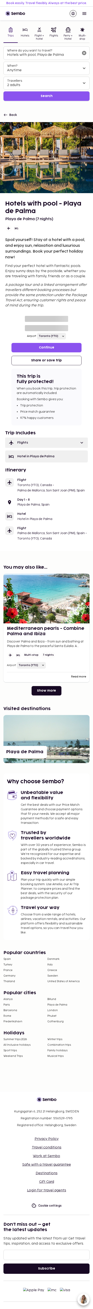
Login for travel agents (46, 1190)
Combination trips (59, 1045)
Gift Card (46, 1182)
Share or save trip (46, 360)
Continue (46, 347)
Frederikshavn (12, 1021)
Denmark (53, 959)
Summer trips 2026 (15, 1039)
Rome (7, 1016)
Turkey (7, 964)
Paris (6, 1004)
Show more (46, 690)
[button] (46, 443)
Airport (31, 336)
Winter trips (54, 1039)
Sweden (52, 975)
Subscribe (46, 1268)
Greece (52, 970)
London (52, 1010)
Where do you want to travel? (29, 50)
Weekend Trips (13, 1056)
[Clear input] (84, 53)
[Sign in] (73, 13)
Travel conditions (46, 1147)
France (8, 970)
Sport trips (10, 1050)
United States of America (63, 981)
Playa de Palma (57, 1004)
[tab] (10, 34)
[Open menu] (84, 13)
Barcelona (10, 1010)
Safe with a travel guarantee (46, 1165)
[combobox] (43, 55)
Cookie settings (50, 1205)
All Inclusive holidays (16, 1045)
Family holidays (57, 1050)
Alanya (8, 999)
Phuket (51, 1016)
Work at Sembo (46, 1156)
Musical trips (55, 1056)
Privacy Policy (47, 1139)
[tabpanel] (46, 73)
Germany (9, 975)
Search (47, 96)
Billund (51, 999)
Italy (50, 964)
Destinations (47, 1173)
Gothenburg (55, 1021)
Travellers (14, 81)
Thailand (9, 981)
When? (12, 66)
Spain (7, 959)
